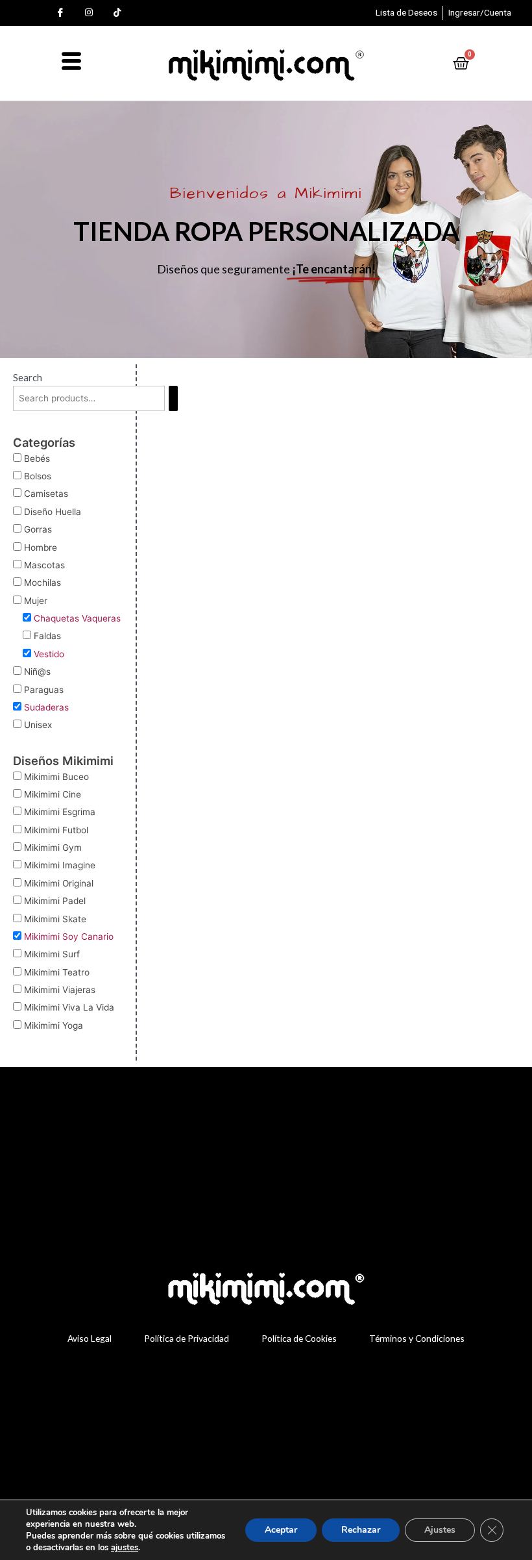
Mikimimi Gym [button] (53, 847)
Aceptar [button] (281, 1530)
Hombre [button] (40, 547)
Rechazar (360, 1530)
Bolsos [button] (37, 476)
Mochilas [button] (42, 582)
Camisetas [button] (46, 493)
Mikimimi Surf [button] (52, 954)
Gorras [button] (38, 529)
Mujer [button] (35, 601)
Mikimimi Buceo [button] (56, 777)
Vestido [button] (49, 654)
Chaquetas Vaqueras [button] (77, 618)
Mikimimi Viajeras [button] (59, 990)
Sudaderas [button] (46, 707)
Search (27, 377)
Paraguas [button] (44, 690)
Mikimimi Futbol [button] (56, 830)
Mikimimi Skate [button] (55, 919)
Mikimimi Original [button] (58, 883)
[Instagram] (89, 13)
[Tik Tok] (117, 13)
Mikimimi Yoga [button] (53, 1025)
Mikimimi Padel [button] (55, 901)
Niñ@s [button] (37, 671)
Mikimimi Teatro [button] (57, 972)
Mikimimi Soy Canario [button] (69, 936)
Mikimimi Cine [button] (52, 794)
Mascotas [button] (44, 565)
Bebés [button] (37, 458)
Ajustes (439, 1530)
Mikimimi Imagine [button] (59, 865)
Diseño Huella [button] (52, 512)
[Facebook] (60, 13)
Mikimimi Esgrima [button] (59, 812)
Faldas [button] (47, 636)
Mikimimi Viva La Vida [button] (69, 1007)
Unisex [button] (38, 725)
